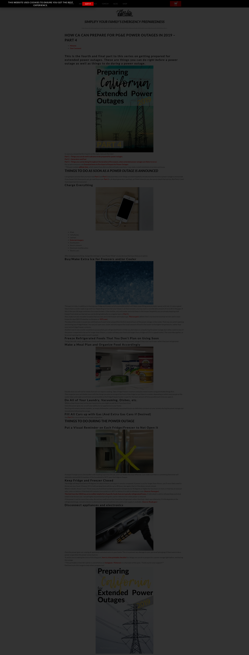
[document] (124, 327)
